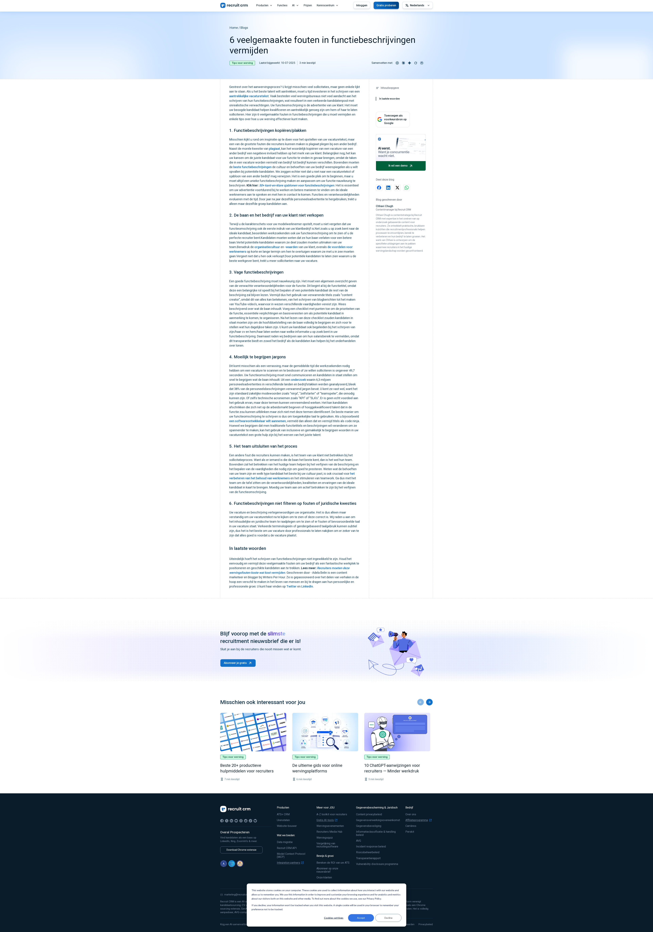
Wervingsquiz (324, 837)
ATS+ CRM (283, 814)
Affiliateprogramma (416, 820)
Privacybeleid (425, 924)
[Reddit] (245, 820)
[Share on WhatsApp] (406, 187)
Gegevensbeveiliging (368, 826)
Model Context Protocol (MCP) (291, 855)
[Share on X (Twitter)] (397, 187)
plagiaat (274, 148)
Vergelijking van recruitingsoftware (327, 845)
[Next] (429, 702)
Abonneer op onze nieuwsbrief (327, 870)
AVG (358, 840)
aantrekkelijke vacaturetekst (249, 96)
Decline (388, 917)
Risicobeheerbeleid (367, 852)
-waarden (291, 247)
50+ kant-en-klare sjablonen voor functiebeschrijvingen (296, 185)
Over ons (410, 814)
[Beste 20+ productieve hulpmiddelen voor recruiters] (253, 732)
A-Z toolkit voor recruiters (331, 814)
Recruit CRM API (287, 848)
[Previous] (420, 702)
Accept (361, 917)
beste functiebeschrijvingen (252, 167)
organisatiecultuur (267, 247)
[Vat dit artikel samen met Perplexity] (421, 63)
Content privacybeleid (369, 814)
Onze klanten (324, 877)
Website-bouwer (287, 826)
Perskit (409, 831)
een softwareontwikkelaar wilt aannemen (257, 421)
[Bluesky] (255, 820)
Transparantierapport (368, 858)
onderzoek (298, 379)
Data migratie (285, 842)
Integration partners (288, 862)
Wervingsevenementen (330, 826)
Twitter (291, 586)
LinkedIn (307, 586)
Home (234, 27)
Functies (282, 5)
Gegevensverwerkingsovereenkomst (378, 820)
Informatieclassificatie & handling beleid (376, 833)
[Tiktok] (250, 820)
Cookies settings (333, 917)
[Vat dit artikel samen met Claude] (403, 63)
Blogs (244, 27)
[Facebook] (222, 820)
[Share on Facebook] (379, 187)
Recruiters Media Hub (329, 831)
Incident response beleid (371, 846)
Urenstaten (283, 820)
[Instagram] (241, 820)
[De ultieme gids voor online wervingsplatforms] (325, 732)
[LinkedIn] (231, 820)
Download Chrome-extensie (241, 849)
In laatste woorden (389, 98)
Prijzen (308, 5)
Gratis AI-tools (325, 820)
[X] (226, 820)
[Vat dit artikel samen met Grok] (415, 63)
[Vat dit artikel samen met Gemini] (409, 63)
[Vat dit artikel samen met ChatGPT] (397, 63)
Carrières (410, 826)
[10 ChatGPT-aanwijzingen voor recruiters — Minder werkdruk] (397, 732)
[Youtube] (236, 820)
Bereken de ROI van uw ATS (332, 862)
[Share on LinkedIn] (388, 187)
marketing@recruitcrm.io (238, 894)
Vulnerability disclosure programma (377, 864)
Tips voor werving (242, 62)
